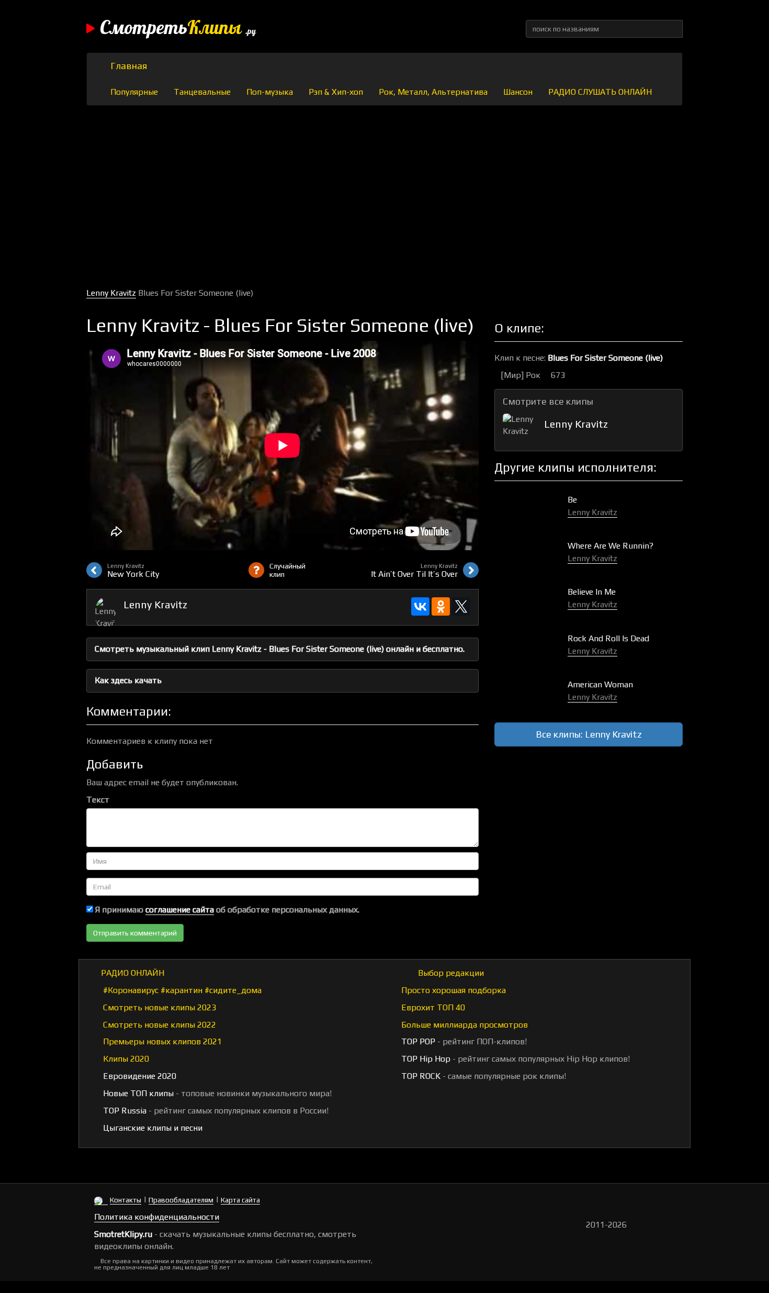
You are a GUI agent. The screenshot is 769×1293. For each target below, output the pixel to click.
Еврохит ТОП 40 (432, 1007)
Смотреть (178, 28)
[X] (461, 606)
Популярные (134, 92)
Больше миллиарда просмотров (463, 1025)
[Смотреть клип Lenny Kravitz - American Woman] (531, 695)
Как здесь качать (128, 680)
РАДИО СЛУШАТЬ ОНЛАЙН (600, 92)
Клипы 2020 (125, 1059)
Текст (97, 800)
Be (572, 500)
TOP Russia (123, 1111)
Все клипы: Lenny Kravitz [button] (589, 734)
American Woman (600, 684)
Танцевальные (202, 92)
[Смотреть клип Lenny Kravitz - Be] (531, 511)
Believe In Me (592, 592)
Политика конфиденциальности (156, 1217)
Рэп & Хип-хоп (336, 92)
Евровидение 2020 (138, 1076)
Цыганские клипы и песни (151, 1128)
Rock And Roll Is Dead (608, 638)
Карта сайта (240, 1200)
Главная (128, 65)
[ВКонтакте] (420, 606)
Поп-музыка (269, 92)
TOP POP (417, 1041)
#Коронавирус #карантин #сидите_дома (181, 990)
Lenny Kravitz (111, 293)
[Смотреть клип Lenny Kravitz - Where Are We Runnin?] (531, 557)
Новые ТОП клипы (137, 1093)
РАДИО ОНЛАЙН (132, 973)
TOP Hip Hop (424, 1059)
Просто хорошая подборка (452, 990)
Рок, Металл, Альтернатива (433, 92)
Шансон (518, 92)
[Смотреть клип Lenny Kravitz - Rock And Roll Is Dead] (531, 649)
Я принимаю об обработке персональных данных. (226, 910)
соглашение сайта (179, 910)
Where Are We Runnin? (610, 546)
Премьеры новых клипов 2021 (161, 1041)
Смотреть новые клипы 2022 (158, 1025)
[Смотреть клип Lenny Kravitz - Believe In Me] (531, 603)
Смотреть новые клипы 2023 (158, 1007)
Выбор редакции (450, 973)
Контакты (125, 1200)
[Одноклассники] (441, 606)
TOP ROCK (419, 1076)
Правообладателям (181, 1200)
